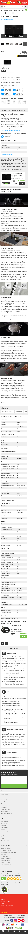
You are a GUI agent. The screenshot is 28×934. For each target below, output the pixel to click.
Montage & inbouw (5, 909)
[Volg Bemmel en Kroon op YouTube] (19, 920)
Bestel (24, 636)
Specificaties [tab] (22, 110)
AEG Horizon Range (6, 850)
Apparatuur (4, 818)
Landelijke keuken (5, 805)
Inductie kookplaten (5, 831)
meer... (25, 631)
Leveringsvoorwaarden (6, 813)
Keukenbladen (4, 800)
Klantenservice (5, 896)
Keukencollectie (4, 794)
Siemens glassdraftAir (6, 860)
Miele (2, 19)
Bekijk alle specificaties (7, 154)
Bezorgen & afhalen (5, 901)
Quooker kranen (5, 827)
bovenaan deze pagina (16, 767)
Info (22, 183)
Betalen (3, 903)
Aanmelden (14, 786)
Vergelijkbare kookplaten (8, 74)
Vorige (3, 13)
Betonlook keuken (5, 809)
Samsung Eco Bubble (6, 858)
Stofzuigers (3, 825)
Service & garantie (5, 907)
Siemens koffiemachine (6, 866)
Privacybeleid (7, 917)
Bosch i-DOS (4, 854)
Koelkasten (3, 833)
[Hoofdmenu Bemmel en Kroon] (1, 7)
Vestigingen (4, 912)
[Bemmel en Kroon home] (8, 2)
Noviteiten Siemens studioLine (8, 852)
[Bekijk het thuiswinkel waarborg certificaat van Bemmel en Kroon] (22, 2)
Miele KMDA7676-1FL (17, 173)
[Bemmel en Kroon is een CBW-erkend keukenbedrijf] (18, 927)
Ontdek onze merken (6, 848)
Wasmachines (4, 821)
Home (7, 13)
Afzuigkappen (4, 835)
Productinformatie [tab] (5, 110)
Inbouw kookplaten (7, 411)
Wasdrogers (4, 823)
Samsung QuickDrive (6, 862)
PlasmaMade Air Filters (6, 864)
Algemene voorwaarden (18, 917)
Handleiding (7, 136)
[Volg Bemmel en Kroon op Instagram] (15, 920)
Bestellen (3, 899)
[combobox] (13, 6)
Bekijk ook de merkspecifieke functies (11, 130)
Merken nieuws (5, 845)
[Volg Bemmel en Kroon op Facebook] (11, 920)
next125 (3, 801)
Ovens (2, 836)
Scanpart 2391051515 (16, 625)
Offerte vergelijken (5, 811)
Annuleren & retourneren (7, 905)
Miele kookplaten (8, 19)
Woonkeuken (4, 807)
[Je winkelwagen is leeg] (25, 7)
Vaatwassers (4, 829)
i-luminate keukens (5, 803)
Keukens (3, 790)
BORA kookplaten (5, 838)
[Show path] (13, 13)
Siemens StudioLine (6, 868)
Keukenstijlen (4, 796)
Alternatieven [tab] (14, 110)
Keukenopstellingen (5, 798)
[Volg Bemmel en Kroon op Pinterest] (22, 920)
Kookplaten (19, 411)
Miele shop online (5, 840)
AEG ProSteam (4, 856)
